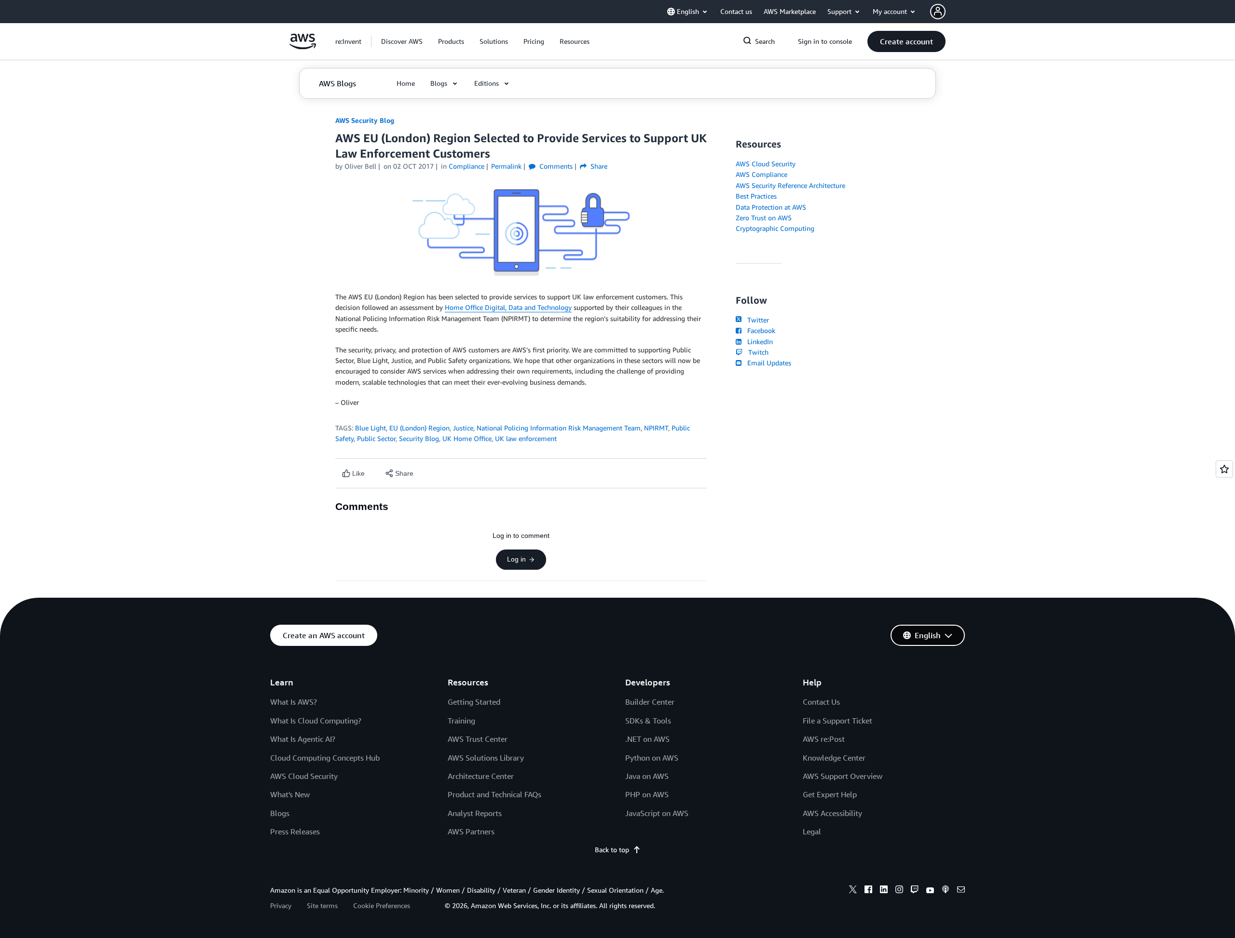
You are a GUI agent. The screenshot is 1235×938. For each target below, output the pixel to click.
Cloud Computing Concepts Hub (325, 758)
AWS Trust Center (478, 739)
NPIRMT (656, 428)
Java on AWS (647, 776)
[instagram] (899, 890)
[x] (853, 890)
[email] (961, 890)
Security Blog (419, 438)
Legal (812, 831)
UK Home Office (467, 438)
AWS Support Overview (842, 776)
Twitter (756, 320)
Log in (516, 559)
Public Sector (376, 438)
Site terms (322, 905)
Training (461, 720)
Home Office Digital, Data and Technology (508, 307)
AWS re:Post (824, 739)
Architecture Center (481, 776)
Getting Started (474, 702)
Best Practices (756, 196)
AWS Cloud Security (766, 164)
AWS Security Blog (364, 120)
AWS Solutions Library (486, 758)
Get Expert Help (830, 794)
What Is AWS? (293, 702)
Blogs (279, 813)
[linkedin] (884, 890)
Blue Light (370, 428)
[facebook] (868, 890)
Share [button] (598, 166)
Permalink (506, 166)
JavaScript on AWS (656, 813)
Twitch (756, 352)
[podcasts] (945, 890)
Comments (555, 166)
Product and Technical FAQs (494, 794)
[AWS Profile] (938, 11)
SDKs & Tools (648, 720)
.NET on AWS (647, 739)
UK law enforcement (526, 438)
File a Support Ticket (837, 720)
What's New (290, 794)
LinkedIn (758, 341)
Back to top (612, 849)
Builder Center (649, 702)
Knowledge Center (834, 758)
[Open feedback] (1224, 469)
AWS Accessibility (832, 813)
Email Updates (767, 363)
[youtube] (930, 890)
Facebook (759, 330)
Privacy (280, 905)
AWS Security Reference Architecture (790, 185)
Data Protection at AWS (771, 207)
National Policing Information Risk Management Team (559, 428)
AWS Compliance (761, 174)
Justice (463, 428)
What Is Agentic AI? (302, 739)
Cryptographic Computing (775, 228)
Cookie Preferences (381, 905)
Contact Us (821, 702)
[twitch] (915, 890)
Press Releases (295, 831)
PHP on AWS (647, 794)
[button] (401, 41)
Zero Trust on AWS (764, 218)
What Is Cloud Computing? (315, 720)
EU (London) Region (419, 428)
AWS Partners (471, 831)
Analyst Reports (475, 813)
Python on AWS (651, 758)
